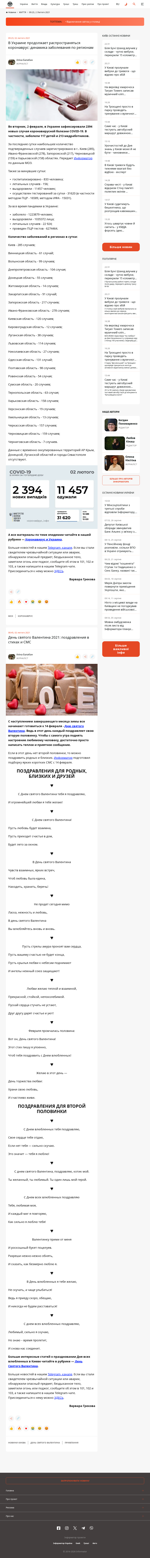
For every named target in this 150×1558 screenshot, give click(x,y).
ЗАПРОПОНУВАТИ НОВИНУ (75, 1480)
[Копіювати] (92, 62)
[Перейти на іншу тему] (126, 4)
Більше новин (121, 247)
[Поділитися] (85, 62)
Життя (34, 4)
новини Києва (17, 1442)
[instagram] (67, 1528)
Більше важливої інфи (121, 648)
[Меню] (142, 4)
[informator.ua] (10, 4)
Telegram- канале (60, 548)
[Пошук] (134, 4)
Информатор (83, 158)
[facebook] (58, 1528)
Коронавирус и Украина (43, 539)
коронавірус (25, 616)
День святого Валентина (45, 1442)
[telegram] (83, 1528)
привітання (71, 1442)
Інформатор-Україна (62, 1543)
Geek (78, 1543)
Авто (95, 1543)
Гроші (66, 4)
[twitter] (75, 1528)
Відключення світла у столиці (83, 21)
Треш (75, 4)
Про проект (103, 4)
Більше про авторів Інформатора (121, 480)
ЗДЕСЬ (58, 571)
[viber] (91, 1528)
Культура (55, 4)
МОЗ (10, 616)
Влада (44, 4)
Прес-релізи (88, 4)
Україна (24, 4)
